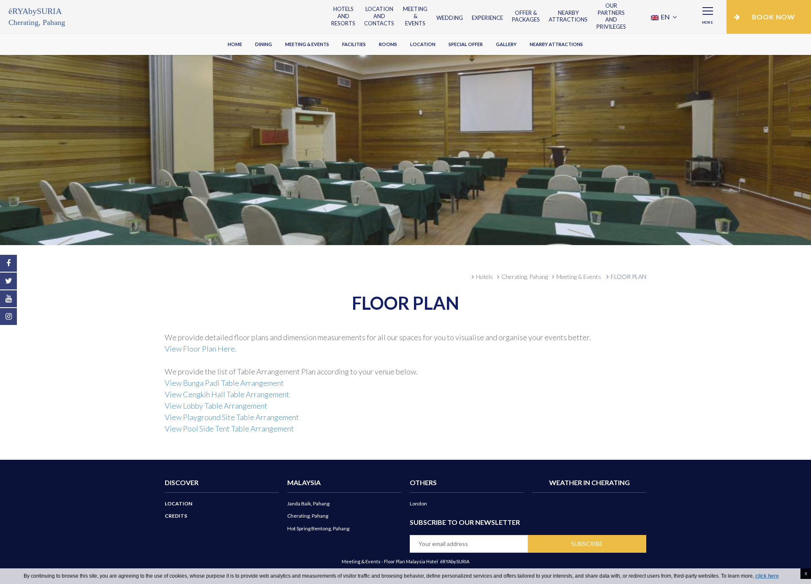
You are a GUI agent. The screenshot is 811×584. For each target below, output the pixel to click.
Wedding (449, 17)
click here (767, 576)
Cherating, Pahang (524, 276)
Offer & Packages (526, 16)
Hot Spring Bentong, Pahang (318, 528)
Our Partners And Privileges (611, 16)
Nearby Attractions (568, 16)
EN (665, 17)
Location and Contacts (379, 16)
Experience (487, 17)
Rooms (388, 44)
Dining (263, 44)
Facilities (354, 44)
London (418, 503)
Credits (176, 516)
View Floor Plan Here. (201, 348)
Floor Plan (628, 276)
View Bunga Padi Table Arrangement (224, 383)
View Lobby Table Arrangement (216, 405)
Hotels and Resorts (343, 16)
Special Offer (466, 44)
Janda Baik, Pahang (308, 503)
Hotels (484, 276)
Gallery (506, 44)
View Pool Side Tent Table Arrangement (229, 428)
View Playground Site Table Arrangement (232, 417)
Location (422, 44)
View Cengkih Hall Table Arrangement (227, 394)
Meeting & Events (415, 16)
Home (235, 44)
